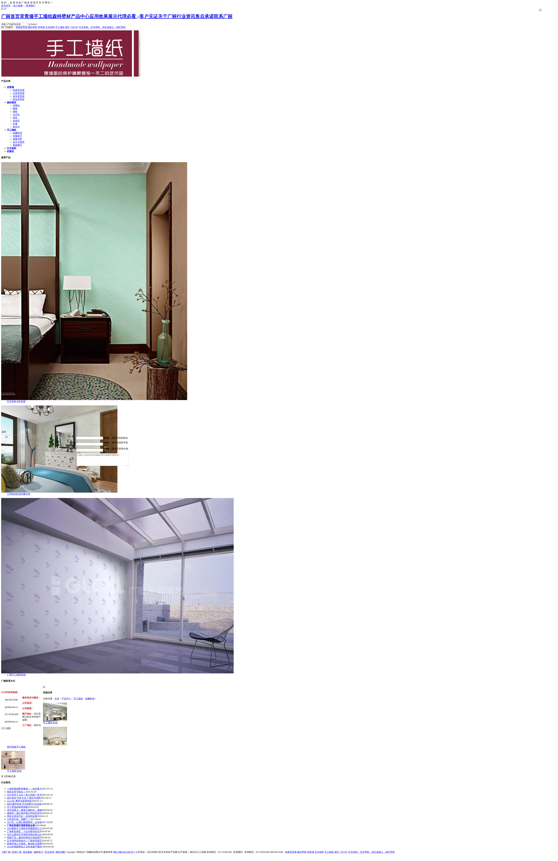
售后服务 (27, 852)
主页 (57, 698)
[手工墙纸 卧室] (55, 720)
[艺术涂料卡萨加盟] (94, 399)
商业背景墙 (18, 99)
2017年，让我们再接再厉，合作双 (24, 822)
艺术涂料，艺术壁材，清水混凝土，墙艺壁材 (102, 27)
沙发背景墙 (18, 93)
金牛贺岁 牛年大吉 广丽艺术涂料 (24, 798)
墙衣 (15, 117)
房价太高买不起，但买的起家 (22, 816)
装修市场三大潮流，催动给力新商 (24, 843)
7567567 (74, 27)
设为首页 (5, 5)
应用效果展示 (103, 16)
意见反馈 (49, 852)
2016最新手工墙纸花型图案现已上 (24, 828)
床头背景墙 (18, 96)
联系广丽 (223, 16)
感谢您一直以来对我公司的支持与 (24, 813)
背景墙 (27, 16)
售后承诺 (204, 16)
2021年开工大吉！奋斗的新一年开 (24, 795)
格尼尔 (16, 127)
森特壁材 (61, 16)
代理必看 (127, 16)
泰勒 (15, 111)
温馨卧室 (17, 133)
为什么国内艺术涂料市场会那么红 (24, 834)
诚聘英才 (38, 852)
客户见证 (149, 16)
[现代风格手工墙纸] (55, 744)
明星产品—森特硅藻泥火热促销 (23, 837)
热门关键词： (8, 27)
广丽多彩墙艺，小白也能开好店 (23, 831)
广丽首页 (10, 16)
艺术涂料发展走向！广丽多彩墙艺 (24, 840)
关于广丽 (167, 16)
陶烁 (15, 108)
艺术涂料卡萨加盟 (16, 401)
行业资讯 (186, 16)
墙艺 (67, 27)
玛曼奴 (16, 105)
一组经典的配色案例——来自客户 (24, 788)
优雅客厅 (17, 136)
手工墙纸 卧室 (50, 722)
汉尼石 (16, 114)
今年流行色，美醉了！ (18, 819)
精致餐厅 (17, 145)
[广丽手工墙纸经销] (117, 672)
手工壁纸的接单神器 (17, 807)
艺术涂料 (50, 27)
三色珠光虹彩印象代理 (18, 494)
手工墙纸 (43, 16)
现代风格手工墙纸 (16, 747)
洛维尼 (16, 120)
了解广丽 (5, 852)
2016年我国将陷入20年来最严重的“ (25, 846)
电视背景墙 (21, 27)
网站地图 (60, 852)
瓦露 (15, 124)
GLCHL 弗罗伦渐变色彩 (19, 801)
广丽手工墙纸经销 (16, 675)
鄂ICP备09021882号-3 (124, 852)
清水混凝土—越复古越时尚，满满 (24, 810)
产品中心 (80, 16)
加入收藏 (18, 5)
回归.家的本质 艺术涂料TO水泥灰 (24, 804)
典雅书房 (17, 139)
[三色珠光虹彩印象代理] (59, 492)
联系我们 (30, 5)
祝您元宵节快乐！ (16, 792)
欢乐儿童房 (18, 142)
